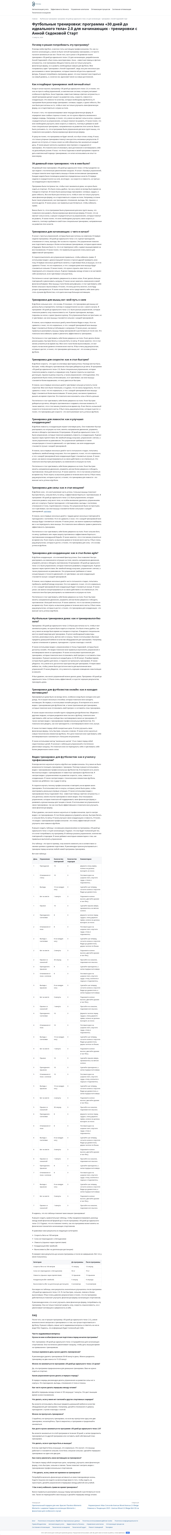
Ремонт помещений (96, 1527)
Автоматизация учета (40, 9)
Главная (35, 19)
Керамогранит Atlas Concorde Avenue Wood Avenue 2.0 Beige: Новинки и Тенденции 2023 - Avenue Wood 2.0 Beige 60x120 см (113, 1505)
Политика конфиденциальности (126, 1521)
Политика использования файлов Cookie (97, 1521)
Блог (33, 1521)
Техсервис (109, 1527)
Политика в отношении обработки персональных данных (59, 1521)
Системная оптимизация (121, 9)
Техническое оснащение (41, 13)
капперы (47, 511)
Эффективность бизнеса (60, 9)
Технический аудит (79, 1527)
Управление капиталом (80, 9)
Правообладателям (39, 1524)
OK (128, 1533)
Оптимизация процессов (100, 9)
